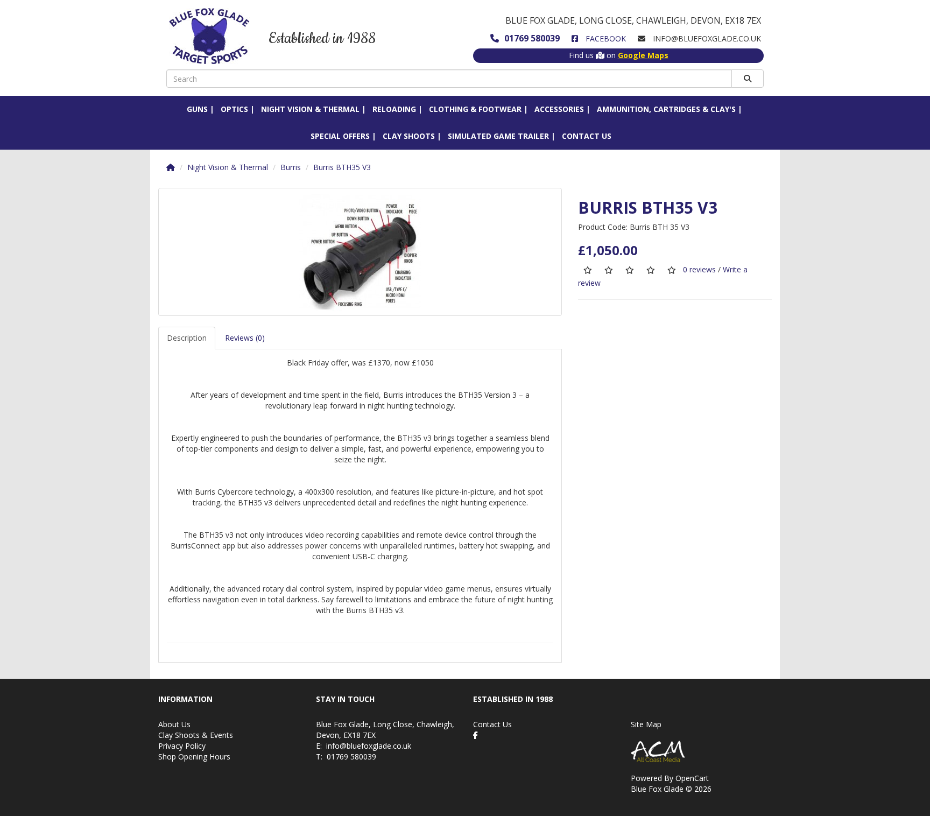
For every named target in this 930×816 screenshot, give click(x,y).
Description (187, 338)
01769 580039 (532, 38)
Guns (197, 109)
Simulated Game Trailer (498, 136)
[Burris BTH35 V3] (360, 252)
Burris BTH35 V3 (342, 167)
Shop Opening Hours (194, 756)
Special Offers (340, 136)
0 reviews (699, 269)
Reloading (394, 109)
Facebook (604, 38)
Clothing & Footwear (475, 109)
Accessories (559, 109)
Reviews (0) (245, 338)
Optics (234, 109)
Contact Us (586, 136)
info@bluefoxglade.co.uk (368, 746)
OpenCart (692, 778)
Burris (290, 167)
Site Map (646, 724)
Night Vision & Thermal (310, 109)
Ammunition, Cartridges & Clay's (666, 109)
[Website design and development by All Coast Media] (701, 751)
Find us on (618, 55)
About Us (174, 724)
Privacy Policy (182, 746)
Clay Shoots (409, 136)
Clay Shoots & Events (195, 735)
